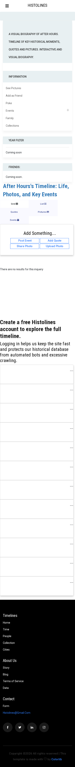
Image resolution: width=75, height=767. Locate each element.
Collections (12, 125)
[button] (71, 5)
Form (6, 706)
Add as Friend (14, 95)
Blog (5, 674)
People (7, 636)
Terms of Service (13, 681)
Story (6, 667)
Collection (9, 642)
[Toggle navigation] (7, 6)
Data (6, 687)
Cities (6, 649)
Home (6, 622)
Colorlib (56, 759)
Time (6, 629)
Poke (9, 103)
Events (10, 110)
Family (10, 118)
